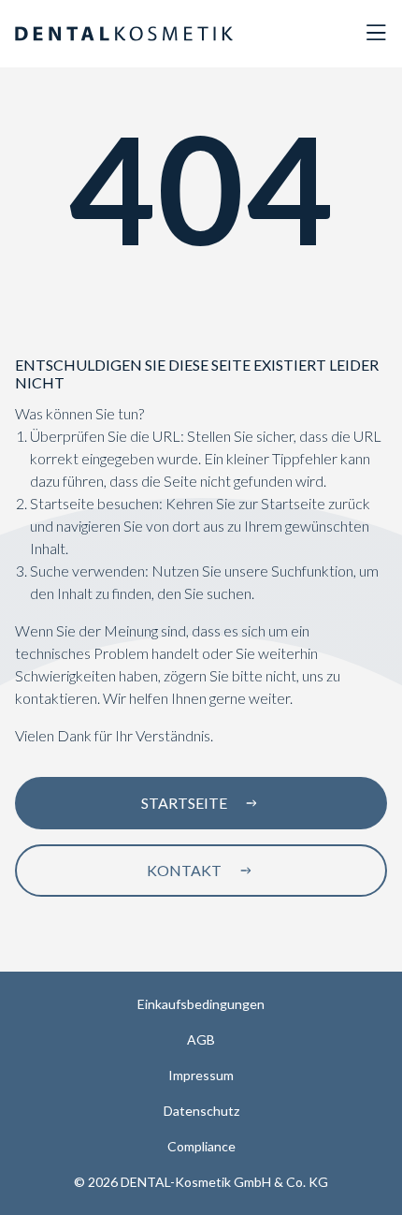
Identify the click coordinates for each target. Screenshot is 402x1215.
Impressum (201, 1075)
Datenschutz (201, 1111)
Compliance (201, 1146)
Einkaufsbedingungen (201, 1004)
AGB (201, 1039)
